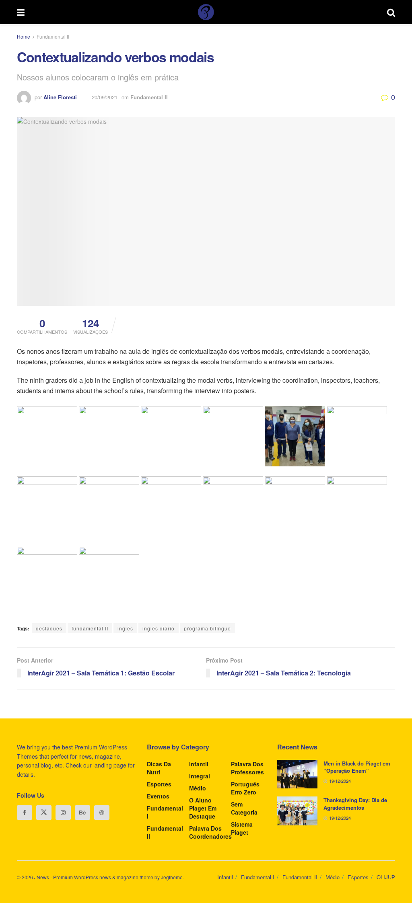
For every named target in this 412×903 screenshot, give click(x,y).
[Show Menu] (21, 12)
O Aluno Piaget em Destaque (202, 808)
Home (23, 36)
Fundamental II (53, 36)
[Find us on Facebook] (24, 812)
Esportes (159, 784)
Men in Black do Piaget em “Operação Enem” (356, 766)
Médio (197, 788)
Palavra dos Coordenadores (210, 832)
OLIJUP (386, 877)
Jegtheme (172, 877)
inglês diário (158, 628)
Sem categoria (244, 808)
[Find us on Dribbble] (101, 812)
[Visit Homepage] (206, 12)
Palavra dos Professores (247, 768)
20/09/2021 (104, 97)
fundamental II (90, 628)
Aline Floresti (60, 97)
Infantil (198, 764)
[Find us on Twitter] (44, 812)
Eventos (158, 796)
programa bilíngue (207, 628)
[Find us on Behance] (82, 812)
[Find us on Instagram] (63, 812)
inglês (125, 628)
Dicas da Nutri (159, 768)
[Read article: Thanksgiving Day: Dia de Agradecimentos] (297, 810)
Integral (199, 776)
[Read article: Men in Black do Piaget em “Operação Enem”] (297, 774)
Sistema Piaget (242, 828)
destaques (49, 628)
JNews (41, 877)
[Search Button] (391, 12)
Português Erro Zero (245, 788)
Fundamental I (165, 812)
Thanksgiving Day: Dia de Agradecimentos (355, 803)
